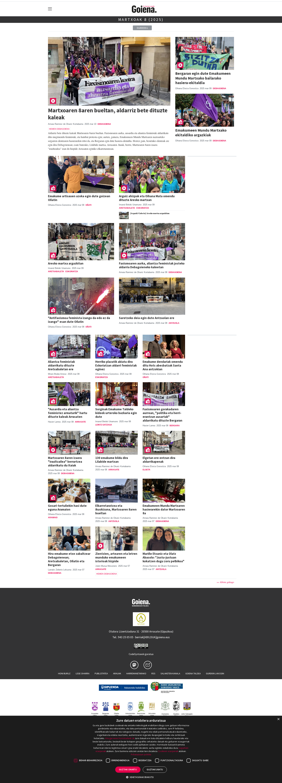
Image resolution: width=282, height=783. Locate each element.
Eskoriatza (142, 208)
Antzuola (174, 323)
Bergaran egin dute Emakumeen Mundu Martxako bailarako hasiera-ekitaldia (203, 78)
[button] (141, 777)
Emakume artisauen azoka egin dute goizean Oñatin (79, 198)
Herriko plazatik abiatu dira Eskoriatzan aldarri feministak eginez (116, 365)
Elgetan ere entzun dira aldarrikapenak (159, 459)
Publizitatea (101, 673)
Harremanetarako (136, 673)
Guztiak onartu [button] (128, 769)
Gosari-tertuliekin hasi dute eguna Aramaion (67, 507)
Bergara (175, 425)
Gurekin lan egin (215, 673)
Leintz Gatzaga (103, 425)
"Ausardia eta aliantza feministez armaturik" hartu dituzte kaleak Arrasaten (67, 413)
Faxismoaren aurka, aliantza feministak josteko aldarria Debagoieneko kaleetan (152, 265)
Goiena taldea (193, 673)
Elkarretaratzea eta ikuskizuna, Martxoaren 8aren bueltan (116, 509)
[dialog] (141, 749)
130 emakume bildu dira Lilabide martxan (111, 459)
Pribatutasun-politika (141, 754)
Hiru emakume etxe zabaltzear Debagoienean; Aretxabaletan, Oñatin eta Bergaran (69, 559)
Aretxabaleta (127, 208)
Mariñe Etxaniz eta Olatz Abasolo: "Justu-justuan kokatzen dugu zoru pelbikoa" (163, 557)
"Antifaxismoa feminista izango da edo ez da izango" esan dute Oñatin (79, 320)
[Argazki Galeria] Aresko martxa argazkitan (149, 213)
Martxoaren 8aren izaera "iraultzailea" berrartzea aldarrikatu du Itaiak (65, 461)
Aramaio (52, 517)
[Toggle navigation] (50, 9)
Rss (153, 673)
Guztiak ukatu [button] (155, 769)
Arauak (117, 673)
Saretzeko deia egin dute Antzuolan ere (146, 318)
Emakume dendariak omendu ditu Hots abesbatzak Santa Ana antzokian (163, 365)
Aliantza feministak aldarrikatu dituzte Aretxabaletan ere (61, 365)
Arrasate (80, 422)
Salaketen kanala (170, 673)
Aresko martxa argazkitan (65, 263)
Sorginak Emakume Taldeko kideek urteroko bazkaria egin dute (116, 413)
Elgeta (146, 470)
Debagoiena (104, 124)
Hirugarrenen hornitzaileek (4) (119, 738)
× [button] (278, 719)
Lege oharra (82, 673)
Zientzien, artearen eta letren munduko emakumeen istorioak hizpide (116, 557)
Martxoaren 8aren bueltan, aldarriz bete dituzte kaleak (107, 114)
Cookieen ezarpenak (168, 751)
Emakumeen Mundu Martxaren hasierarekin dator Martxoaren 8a (164, 509)
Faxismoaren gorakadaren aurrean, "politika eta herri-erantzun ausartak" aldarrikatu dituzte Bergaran (162, 414)
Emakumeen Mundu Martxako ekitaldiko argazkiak (201, 132)
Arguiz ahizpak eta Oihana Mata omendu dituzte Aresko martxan (147, 198)
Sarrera (142, 27)
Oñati (88, 205)
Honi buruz (64, 673)
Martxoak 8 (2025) (141, 19)
